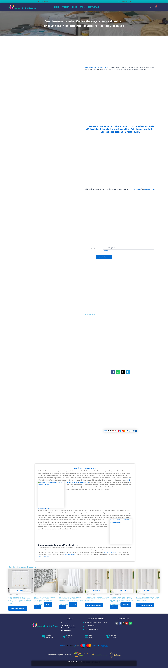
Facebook (107, 552)
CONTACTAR (93, 7)
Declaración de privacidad (68, 628)
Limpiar (105, 251)
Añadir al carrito (104, 257)
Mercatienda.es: (44, 508)
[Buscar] (130, 7)
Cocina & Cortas (149, 189)
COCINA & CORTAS (102, 67)
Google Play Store (43, 557)
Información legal (66, 630)
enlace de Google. (70, 554)
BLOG (74, 7)
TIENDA (65, 7)
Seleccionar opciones (17, 608)
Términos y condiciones (67, 623)
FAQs (82, 7)
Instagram (114, 552)
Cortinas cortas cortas (85, 468)
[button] (113, 372)
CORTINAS (92, 67)
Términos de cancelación (68, 625)
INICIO (56, 7)
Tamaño (93, 249)
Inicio (86, 67)
